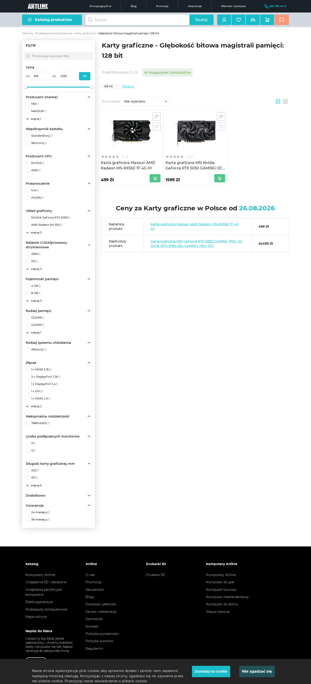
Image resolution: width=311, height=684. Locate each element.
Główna (27, 33)
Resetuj (128, 86)
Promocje (162, 6)
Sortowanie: (111, 101)
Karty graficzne (85, 33)
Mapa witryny (36, 617)
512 (34, 261)
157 (34, 477)
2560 (36, 254)
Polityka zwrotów (99, 641)
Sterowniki (94, 619)
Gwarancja (195, 6)
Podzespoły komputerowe (53, 33)
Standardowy (41, 135)
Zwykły (37, 197)
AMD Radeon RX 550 (46, 224)
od (27, 76)
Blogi (90, 597)
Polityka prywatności (102, 634)
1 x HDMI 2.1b (41, 369)
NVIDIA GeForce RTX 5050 (50, 217)
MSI (35, 104)
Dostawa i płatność (101, 604)
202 (35, 470)
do (54, 76)
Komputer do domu (222, 604)
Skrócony (39, 143)
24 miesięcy (40, 512)
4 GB (36, 285)
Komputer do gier (220, 582)
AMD (36, 170)
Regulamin (94, 648)
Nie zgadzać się (257, 671)
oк (85, 76)
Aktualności (95, 590)
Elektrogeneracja (39, 602)
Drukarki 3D (155, 575)
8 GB (36, 293)
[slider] (25, 87)
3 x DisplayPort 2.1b (45, 376)
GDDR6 (37, 317)
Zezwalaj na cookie (211, 671)
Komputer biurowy (221, 590)
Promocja (93, 582)
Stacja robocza (217, 612)
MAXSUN (38, 111)
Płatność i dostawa (233, 6)
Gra (35, 190)
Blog (134, 6)
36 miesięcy (40, 519)
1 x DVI (37, 391)
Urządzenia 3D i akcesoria (45, 582)
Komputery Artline (40, 575)
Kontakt (92, 626)
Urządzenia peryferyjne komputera (43, 592)
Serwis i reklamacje (101, 612)
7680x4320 (40, 423)
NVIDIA (37, 163)
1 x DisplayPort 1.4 (44, 384)
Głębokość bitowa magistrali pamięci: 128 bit (128, 33)
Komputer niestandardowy (227, 597)
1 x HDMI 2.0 (41, 398)
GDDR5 (37, 325)
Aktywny (39, 349)
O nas (90, 575)
